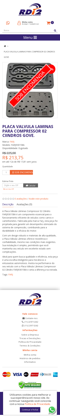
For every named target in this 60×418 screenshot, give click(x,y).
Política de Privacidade (30, 341)
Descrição (8, 204)
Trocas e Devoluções (30, 338)
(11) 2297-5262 (31, 321)
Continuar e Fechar (30, 409)
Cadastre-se (34, 24)
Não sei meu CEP (8, 189)
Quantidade (7, 166)
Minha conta (30, 354)
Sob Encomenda (23, 172)
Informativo (30, 362)
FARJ (12, 141)
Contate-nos (31, 318)
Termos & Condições (30, 345)
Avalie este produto (38, 198)
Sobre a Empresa (30, 334)
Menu (28, 37)
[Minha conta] (19, 23)
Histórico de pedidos (30, 358)
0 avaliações (21, 198)
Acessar (25, 24)
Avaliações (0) (24, 204)
